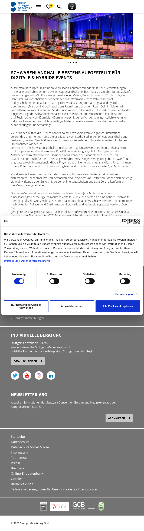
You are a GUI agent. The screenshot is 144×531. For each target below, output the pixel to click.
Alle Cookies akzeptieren (118, 306)
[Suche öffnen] (59, 7)
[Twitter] (15, 375)
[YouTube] (27, 375)
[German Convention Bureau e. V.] (84, 509)
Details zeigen (124, 294)
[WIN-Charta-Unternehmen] (43, 509)
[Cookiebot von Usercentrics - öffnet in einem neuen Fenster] (124, 221)
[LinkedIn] (51, 375)
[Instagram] (39, 375)
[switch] (54, 281)
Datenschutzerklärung (35, 260)
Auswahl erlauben (72, 306)
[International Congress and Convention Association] (101, 509)
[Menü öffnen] (39, 7)
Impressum (11, 260)
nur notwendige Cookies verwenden (26, 306)
